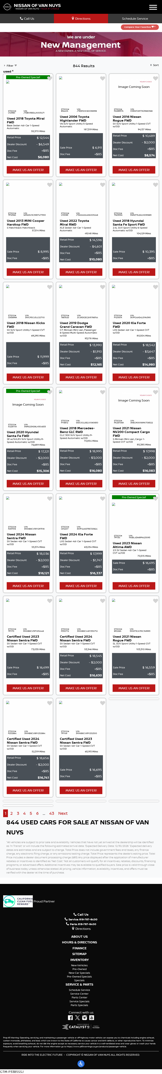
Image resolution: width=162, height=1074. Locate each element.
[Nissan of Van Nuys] (32, 6)
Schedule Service (135, 18)
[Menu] (153, 8)
